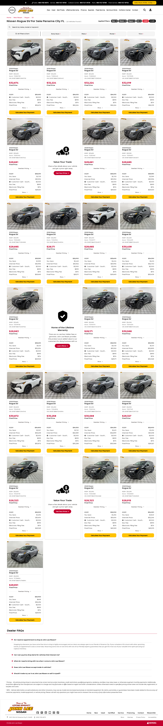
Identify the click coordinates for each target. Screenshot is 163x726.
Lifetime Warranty (72, 10)
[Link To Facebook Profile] (38, 712)
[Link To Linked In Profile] (46, 712)
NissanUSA (151, 713)
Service (121, 713)
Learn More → (62, 346)
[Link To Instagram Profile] (54, 712)
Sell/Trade (61, 10)
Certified (111, 713)
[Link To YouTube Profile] (50, 712)
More (24, 108)
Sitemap (130, 717)
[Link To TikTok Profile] (58, 712)
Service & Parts (111, 10)
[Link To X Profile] (42, 712)
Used (53, 10)
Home (89, 713)
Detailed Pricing (23, 89)
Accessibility (152, 717)
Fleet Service (100, 10)
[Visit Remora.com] (151, 723)
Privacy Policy (140, 717)
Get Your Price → (62, 173)
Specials (91, 10)
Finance (84, 10)
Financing (131, 713)
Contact (135, 10)
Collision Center (125, 10)
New (48, 10)
